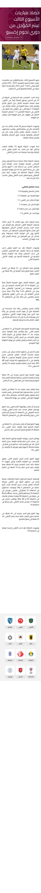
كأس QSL (36, 781)
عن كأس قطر (34, 770)
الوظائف (36, 846)
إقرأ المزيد (32, 566)
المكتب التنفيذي (33, 840)
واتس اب (11, 624)
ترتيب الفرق (35, 705)
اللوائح (37, 859)
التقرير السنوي (34, 850)
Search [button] (8, 3)
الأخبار (37, 812)
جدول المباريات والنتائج (32, 739)
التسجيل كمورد (34, 853)
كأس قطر (36, 757)
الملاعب (36, 724)
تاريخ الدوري (35, 711)
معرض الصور (35, 815)
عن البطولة (35, 797)
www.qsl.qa (19, 886)
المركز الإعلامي (34, 825)
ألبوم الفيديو (35, 819)
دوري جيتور (35, 736)
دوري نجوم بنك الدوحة (32, 698)
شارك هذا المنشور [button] (28, 617)
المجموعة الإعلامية (32, 822)
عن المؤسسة (34, 837)
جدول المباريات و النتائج (31, 702)
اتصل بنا (36, 868)
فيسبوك (30, 624)
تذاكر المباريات (34, 721)
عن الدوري (35, 714)
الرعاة (37, 727)
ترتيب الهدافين (34, 708)
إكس (31, 629)
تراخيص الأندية (34, 856)
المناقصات (35, 843)
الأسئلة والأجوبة (33, 871)
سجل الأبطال (35, 717)
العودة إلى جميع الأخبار (12, 37)
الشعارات (36, 828)
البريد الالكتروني (9, 629)
